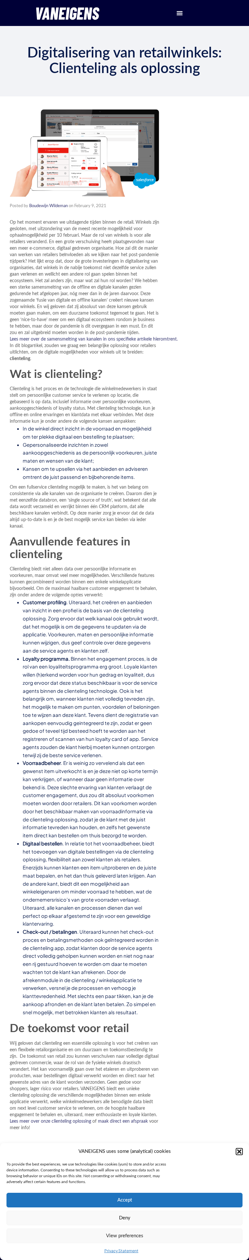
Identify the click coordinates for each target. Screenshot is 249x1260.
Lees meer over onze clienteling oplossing (50, 1121)
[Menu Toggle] (179, 13)
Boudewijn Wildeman (48, 206)
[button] (239, 1151)
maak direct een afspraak (123, 1121)
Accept (124, 1200)
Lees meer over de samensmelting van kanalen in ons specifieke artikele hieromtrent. (94, 339)
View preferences (124, 1235)
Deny (124, 1218)
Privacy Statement (121, 1250)
